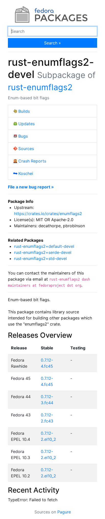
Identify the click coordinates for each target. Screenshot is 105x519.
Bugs (23, 136)
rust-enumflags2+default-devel (44, 246)
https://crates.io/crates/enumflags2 (48, 213)
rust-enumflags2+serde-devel (42, 252)
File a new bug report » (31, 186)
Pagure (64, 511)
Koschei (25, 173)
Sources (26, 148)
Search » (52, 42)
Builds (24, 111)
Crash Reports (32, 161)
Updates (26, 123)
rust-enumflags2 (40, 87)
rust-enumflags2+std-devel (40, 258)
